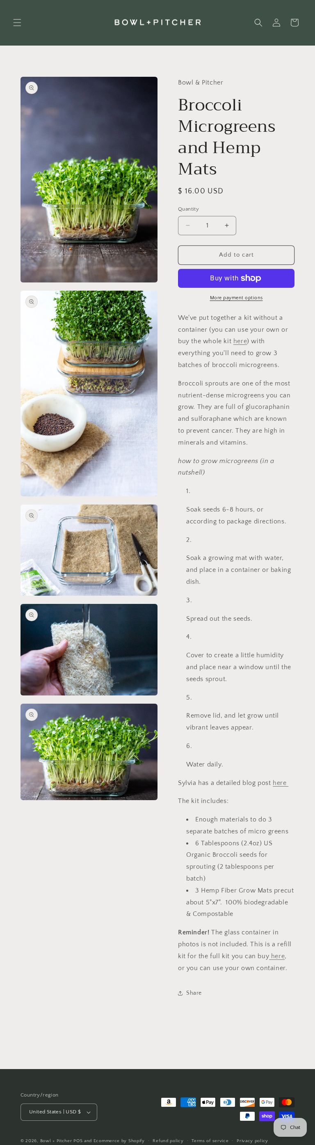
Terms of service (210, 1140)
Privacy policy (252, 1140)
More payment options (236, 298)
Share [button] (194, 993)
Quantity (188, 209)
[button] (17, 23)
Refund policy (168, 1140)
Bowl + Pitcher (56, 1140)
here (240, 341)
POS (77, 1140)
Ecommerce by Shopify (119, 1140)
